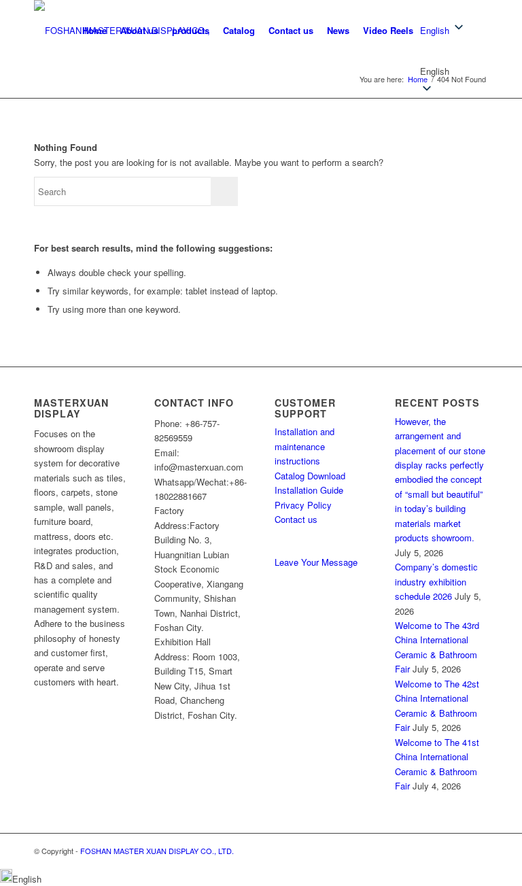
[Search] (477, 30)
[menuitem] (94, 30)
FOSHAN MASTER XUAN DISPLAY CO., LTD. (157, 850)
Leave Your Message (316, 562)
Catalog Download (310, 475)
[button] (443, 71)
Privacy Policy (303, 504)
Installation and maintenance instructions (304, 446)
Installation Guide (309, 489)
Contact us (296, 519)
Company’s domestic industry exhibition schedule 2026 (436, 581)
